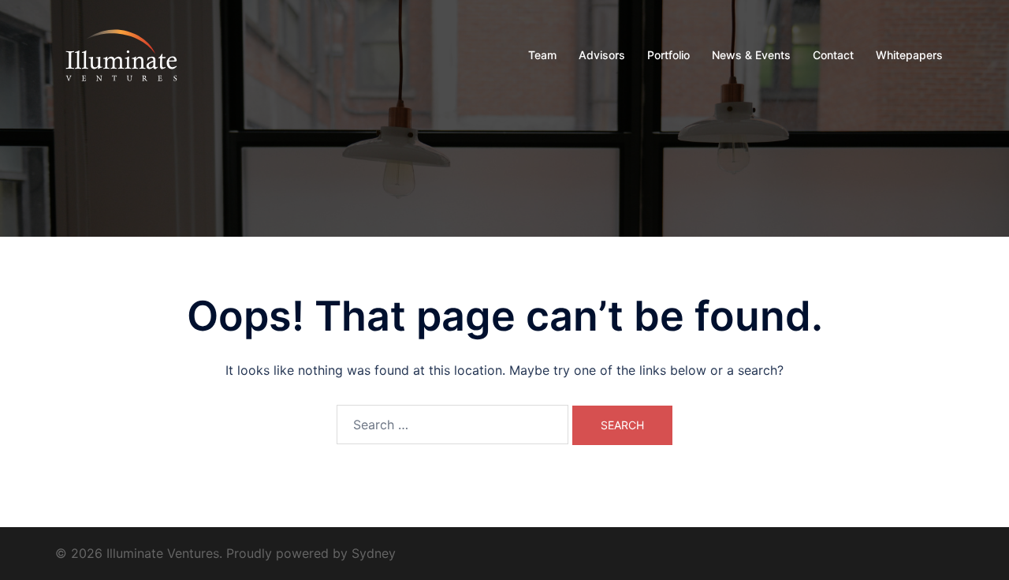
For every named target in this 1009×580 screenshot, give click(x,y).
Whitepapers (909, 55)
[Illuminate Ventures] (121, 54)
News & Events (751, 55)
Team (542, 55)
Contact (833, 55)
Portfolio (668, 55)
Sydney (374, 553)
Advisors (602, 55)
